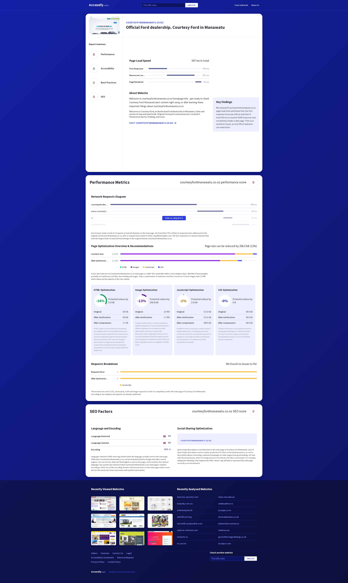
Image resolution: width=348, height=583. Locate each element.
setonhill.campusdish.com (189, 523)
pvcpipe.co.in (224, 510)
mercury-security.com (187, 497)
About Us (255, 5)
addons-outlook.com (187, 530)
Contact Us (117, 553)
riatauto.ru (182, 536)
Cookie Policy (114, 561)
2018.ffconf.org (184, 517)
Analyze (191, 5)
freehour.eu (223, 530)
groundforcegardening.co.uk (232, 536)
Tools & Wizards (241, 5)
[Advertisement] (192, 47)
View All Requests (174, 218)
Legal (129, 553)
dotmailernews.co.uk (228, 517)
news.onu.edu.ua (226, 497)
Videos (94, 553)
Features (105, 553)
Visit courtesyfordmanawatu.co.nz (151, 123)
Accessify (99, 5)
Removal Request (125, 557)
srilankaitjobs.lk (184, 510)
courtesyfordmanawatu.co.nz (145, 22)
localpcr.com (224, 543)
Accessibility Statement (102, 557)
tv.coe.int (181, 543)
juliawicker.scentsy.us (228, 523)
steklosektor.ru (225, 503)
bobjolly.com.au (185, 503)
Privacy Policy (97, 561)
